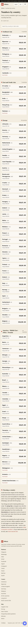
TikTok (2, 568)
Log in (16, 4)
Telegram (3, 552)
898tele (6, 4)
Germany (3, 589)
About (2, 618)
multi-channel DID (13, 531)
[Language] (21, 4)
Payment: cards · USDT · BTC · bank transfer (17, 623)
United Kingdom (5, 586)
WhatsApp (4, 554)
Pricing (3, 609)
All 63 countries (5, 596)
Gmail (2, 559)
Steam (3, 571)
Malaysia (3, 591)
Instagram (4, 566)
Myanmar (3, 584)
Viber (2, 557)
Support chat (4, 607)
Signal (3, 564)
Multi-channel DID (6, 600)
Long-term (4, 598)
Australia (3, 593)
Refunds (3, 616)
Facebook (3, 561)
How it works (4, 611)
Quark (2, 575)
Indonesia (3, 582)
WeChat (3, 573)
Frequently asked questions (8, 614)
